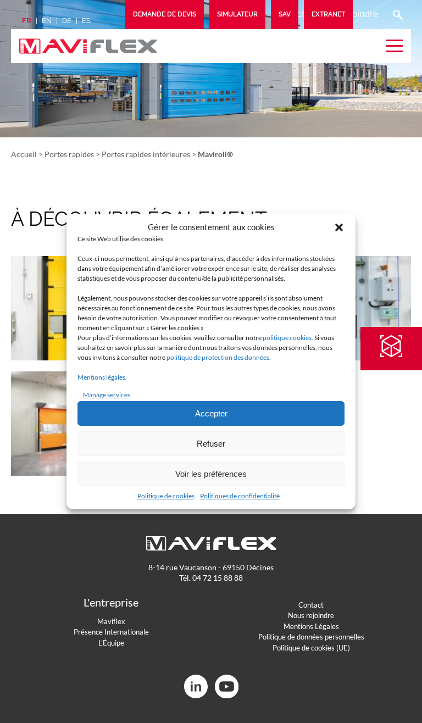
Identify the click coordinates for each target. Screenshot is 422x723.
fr (26, 20)
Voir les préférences (211, 474)
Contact (311, 604)
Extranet (328, 14)
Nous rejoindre (311, 615)
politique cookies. (288, 337)
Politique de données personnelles (311, 636)
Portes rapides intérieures (146, 154)
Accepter (211, 413)
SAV (285, 14)
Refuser (211, 443)
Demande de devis (164, 14)
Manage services (106, 395)
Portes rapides (69, 154)
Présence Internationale (111, 631)
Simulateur (237, 14)
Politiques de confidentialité (240, 496)
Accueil (24, 154)
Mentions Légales (311, 626)
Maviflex (111, 621)
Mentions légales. (102, 377)
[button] (339, 227)
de (66, 20)
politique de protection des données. (218, 357)
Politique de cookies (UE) (311, 647)
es (86, 20)
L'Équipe (111, 642)
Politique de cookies (166, 496)
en (47, 20)
